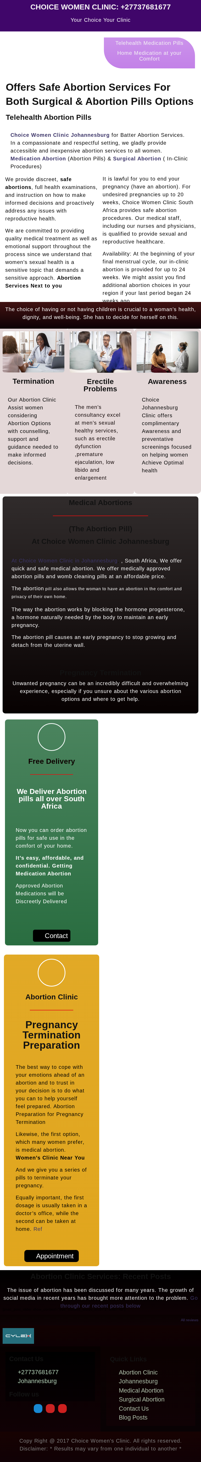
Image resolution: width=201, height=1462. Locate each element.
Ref (38, 1229)
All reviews (189, 1320)
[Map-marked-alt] (38, 1408)
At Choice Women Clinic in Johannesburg (65, 561)
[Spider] (50, 1408)
